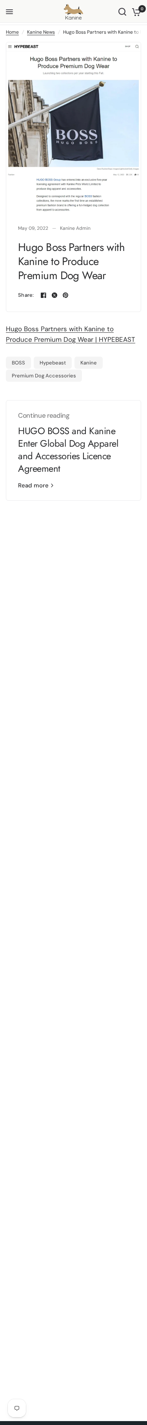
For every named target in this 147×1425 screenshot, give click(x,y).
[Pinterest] (65, 295)
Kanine (88, 362)
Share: (26, 295)
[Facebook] (43, 295)
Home (12, 32)
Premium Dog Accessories (44, 375)
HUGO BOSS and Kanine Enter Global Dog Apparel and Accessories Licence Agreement (68, 449)
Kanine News (41, 32)
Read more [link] (33, 486)
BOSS (18, 362)
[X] (54, 295)
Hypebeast (53, 362)
